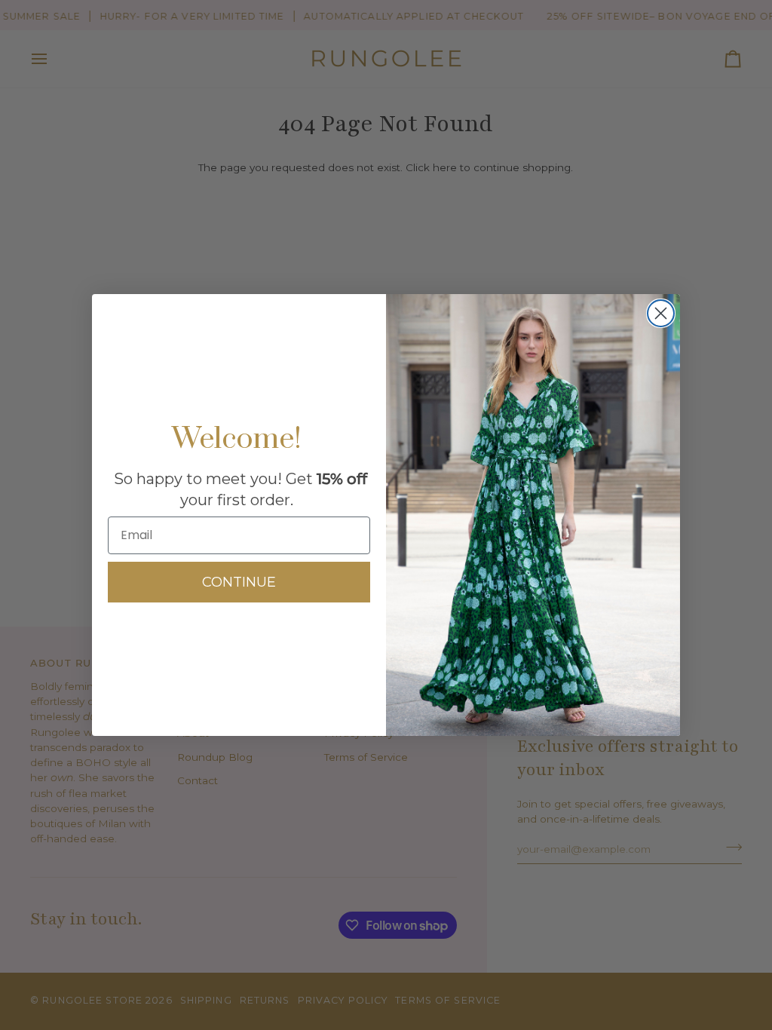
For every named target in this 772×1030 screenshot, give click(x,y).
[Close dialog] (661, 313)
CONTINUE (239, 582)
